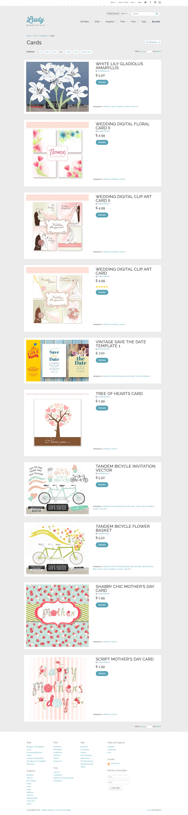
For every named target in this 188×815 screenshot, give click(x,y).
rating (68, 52)
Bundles (84, 747)
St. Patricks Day (87, 761)
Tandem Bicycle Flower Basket (123, 528)
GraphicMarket (104, 131)
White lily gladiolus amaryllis (119, 65)
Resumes (58, 761)
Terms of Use (60, 810)
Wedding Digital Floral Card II (123, 126)
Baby (95, 569)
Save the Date (128, 376)
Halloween (85, 758)
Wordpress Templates (36, 761)
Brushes (30, 775)
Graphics (119, 107)
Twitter (145, 2)
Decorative (31, 781)
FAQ (109, 752)
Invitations (43, 36)
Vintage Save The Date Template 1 (121, 343)
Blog (69, 810)
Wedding (114, 179)
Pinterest (155, 2)
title (61, 52)
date (54, 52)
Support (110, 747)
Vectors (127, 107)
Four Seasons (86, 755)
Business (57, 747)
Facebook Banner (34, 752)
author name (86, 52)
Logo (29, 789)
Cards (113, 107)
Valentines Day (87, 764)
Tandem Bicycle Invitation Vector (126, 468)
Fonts (29, 784)
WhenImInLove (104, 349)
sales (47, 52)
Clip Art (134, 107)
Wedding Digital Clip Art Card (124, 271)
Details (102, 82)
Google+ (160, 2)
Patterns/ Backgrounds (64, 778)
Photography (32, 798)
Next (159, 51)
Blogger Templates (35, 747)
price (76, 52)
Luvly (149, 810)
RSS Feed (115, 763)
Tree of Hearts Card (119, 393)
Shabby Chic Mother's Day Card (125, 588)
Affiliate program (47, 810)
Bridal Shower (147, 566)
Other (29, 755)
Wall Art (57, 755)
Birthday (126, 566)
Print (35, 36)
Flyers (56, 758)
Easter (83, 752)
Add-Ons (31, 801)
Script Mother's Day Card (125, 659)
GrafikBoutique (104, 71)
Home (29, 36)
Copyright (111, 750)
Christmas (85, 750)
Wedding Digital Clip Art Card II (124, 198)
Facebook (150, 2)
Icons (29, 750)
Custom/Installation (35, 758)
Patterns (30, 792)
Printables (145, 376)
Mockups (30, 764)
